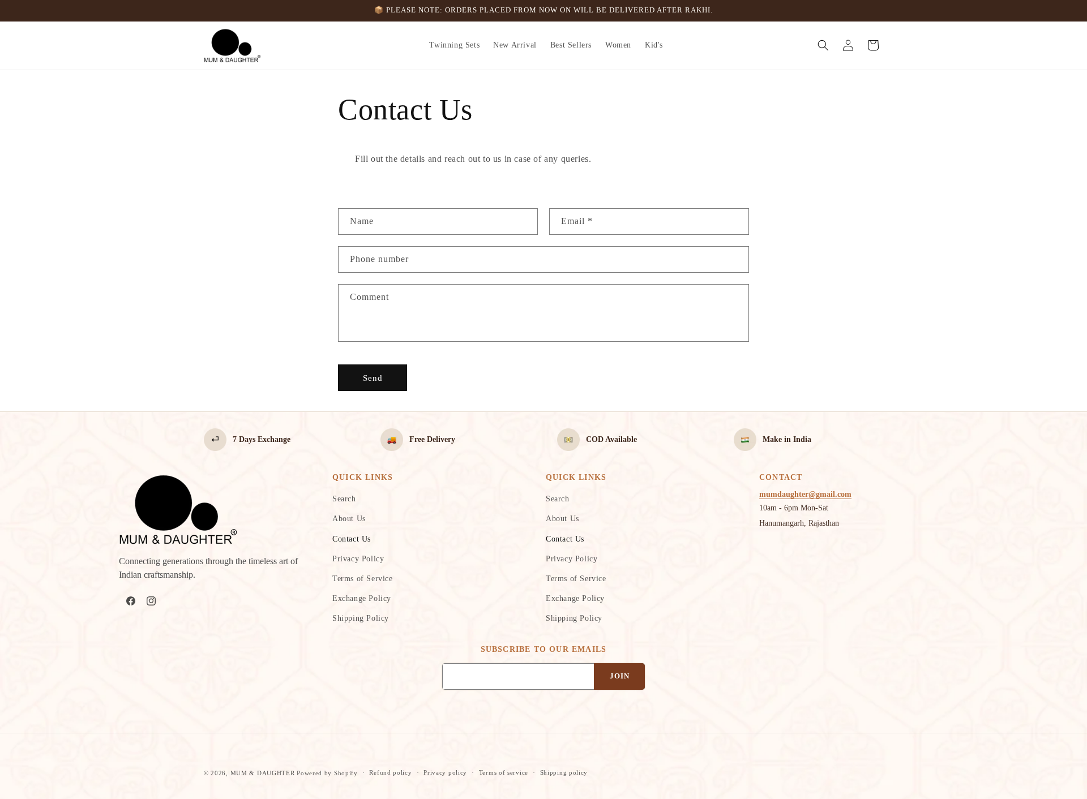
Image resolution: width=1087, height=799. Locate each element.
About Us (349, 518)
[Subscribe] (619, 676)
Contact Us (351, 539)
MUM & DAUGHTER (262, 773)
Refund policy (390, 772)
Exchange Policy (361, 598)
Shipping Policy (360, 618)
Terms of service (503, 772)
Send (373, 378)
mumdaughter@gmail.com (805, 494)
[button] (823, 45)
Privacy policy (445, 772)
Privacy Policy (358, 559)
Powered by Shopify (327, 773)
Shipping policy (564, 772)
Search (344, 499)
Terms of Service (362, 578)
